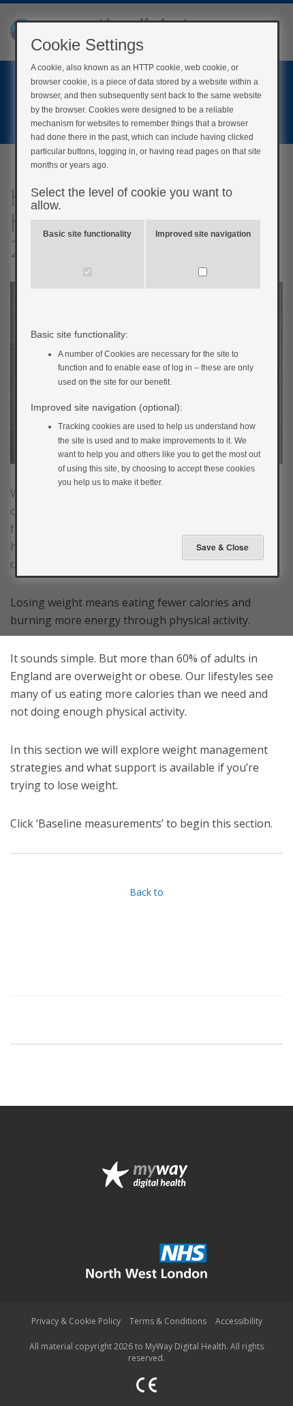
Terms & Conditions (167, 1321)
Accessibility (238, 1321)
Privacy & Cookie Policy (76, 1321)
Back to (146, 891)
